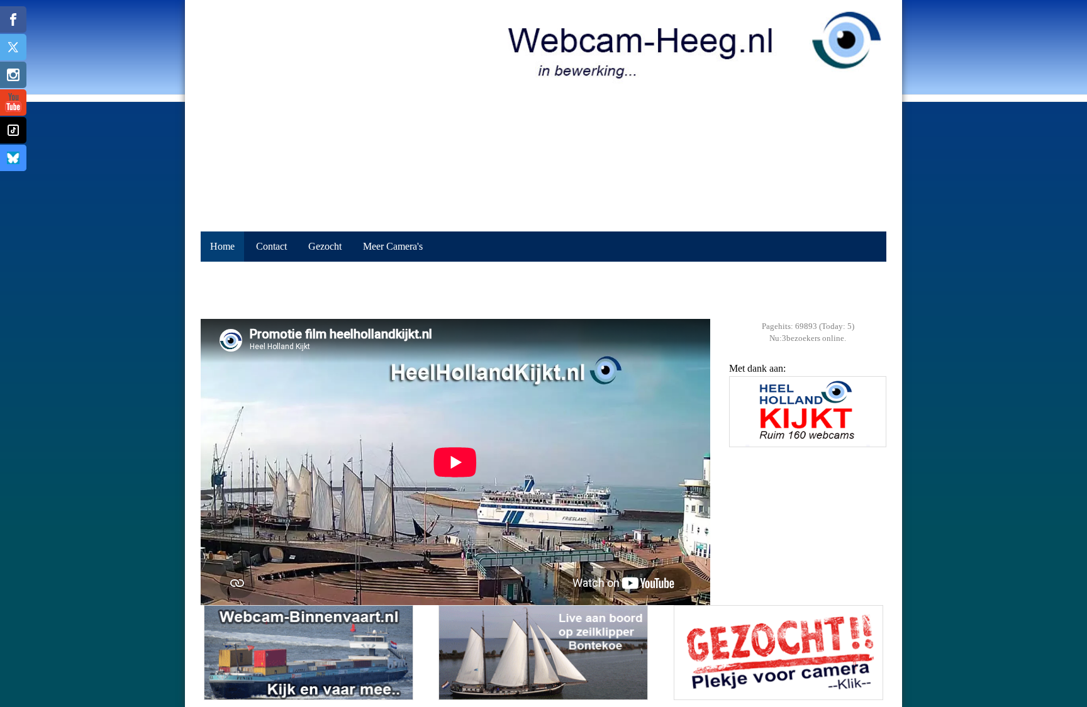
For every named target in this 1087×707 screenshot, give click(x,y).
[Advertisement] (543, 290)
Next (873, 420)
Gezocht (325, 246)
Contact (271, 246)
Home (222, 246)
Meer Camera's (393, 246)
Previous (741, 420)
